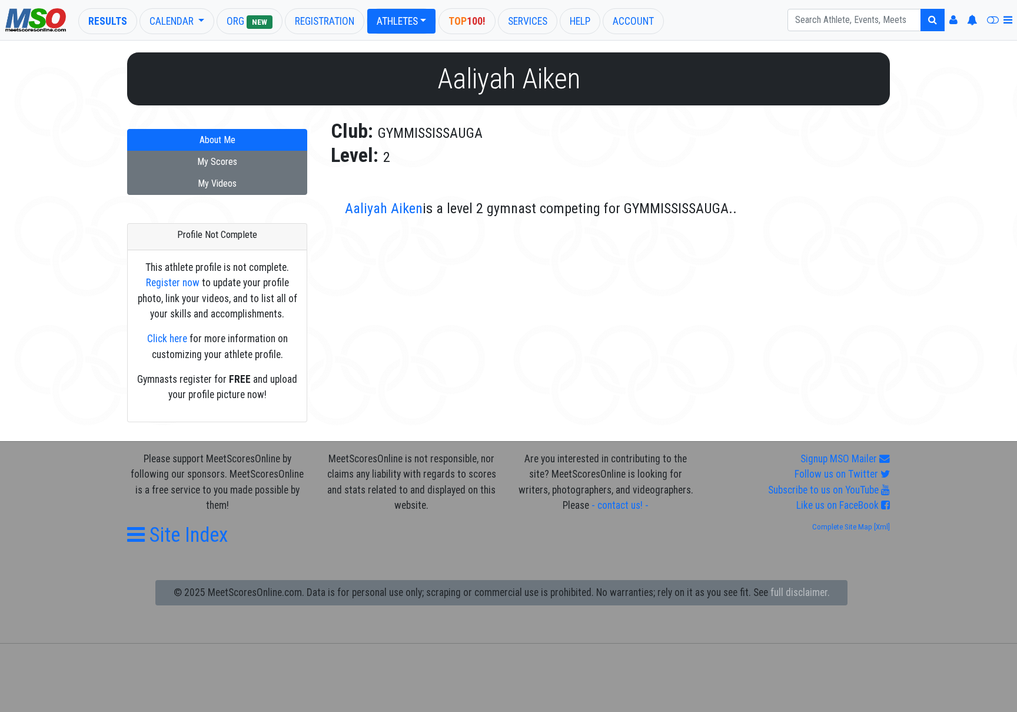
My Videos (217, 183)
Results (107, 21)
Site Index (186, 534)
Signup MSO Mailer (839, 459)
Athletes (397, 21)
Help (580, 21)
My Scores (217, 161)
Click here (167, 339)
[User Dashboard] (953, 20)
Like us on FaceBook (838, 505)
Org (247, 21)
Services (527, 21)
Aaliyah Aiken (384, 208)
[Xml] (881, 526)
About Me (217, 139)
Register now (173, 283)
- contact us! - (620, 505)
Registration (324, 21)
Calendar (172, 21)
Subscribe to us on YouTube (824, 490)
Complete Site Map (842, 526)
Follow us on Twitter (837, 474)
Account (633, 21)
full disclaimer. (800, 592)
